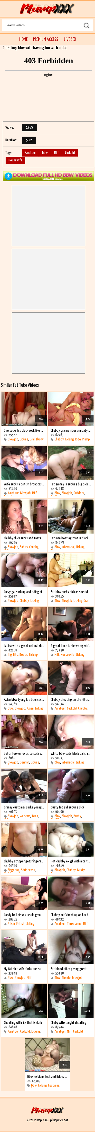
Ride (78, 439)
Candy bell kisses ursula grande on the (24, 915)
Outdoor (79, 493)
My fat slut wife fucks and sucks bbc (24, 969)
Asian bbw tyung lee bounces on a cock (24, 700)
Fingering (13, 870)
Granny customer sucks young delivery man (24, 807)
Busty (77, 816)
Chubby (59, 439)
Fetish (20, 924)
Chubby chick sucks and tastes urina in (24, 538)
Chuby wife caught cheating (68, 1023)
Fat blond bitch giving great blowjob (71, 969)
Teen (35, 816)
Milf (56, 153)
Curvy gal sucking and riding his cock (24, 592)
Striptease (28, 870)
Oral (32, 439)
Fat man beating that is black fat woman (71, 538)
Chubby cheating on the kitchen (71, 700)
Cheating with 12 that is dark (23, 1023)
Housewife (15, 160)
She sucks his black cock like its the (24, 430)
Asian (30, 708)
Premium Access (45, 39)
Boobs (23, 655)
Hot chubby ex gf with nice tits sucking (71, 861)
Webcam (25, 816)
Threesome (74, 924)
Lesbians (53, 1085)
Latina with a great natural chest (24, 646)
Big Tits (13, 655)
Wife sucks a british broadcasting (24, 484)
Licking (24, 439)
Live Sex (70, 39)
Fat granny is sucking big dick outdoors (71, 484)
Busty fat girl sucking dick (67, 807)
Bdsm (11, 924)
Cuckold (70, 153)
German (24, 762)
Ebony (40, 439)
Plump (86, 439)
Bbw (45, 153)
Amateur (30, 153)
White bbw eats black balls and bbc (71, 753)
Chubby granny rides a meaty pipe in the (71, 430)
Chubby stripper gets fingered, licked (24, 861)
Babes (24, 547)
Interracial (68, 547)
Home (23, 39)
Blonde (66, 978)
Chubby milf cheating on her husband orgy (71, 915)
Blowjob (13, 439)
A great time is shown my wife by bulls (71, 646)
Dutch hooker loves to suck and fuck (24, 753)
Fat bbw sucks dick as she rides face (71, 592)
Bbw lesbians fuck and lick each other (47, 1077)
